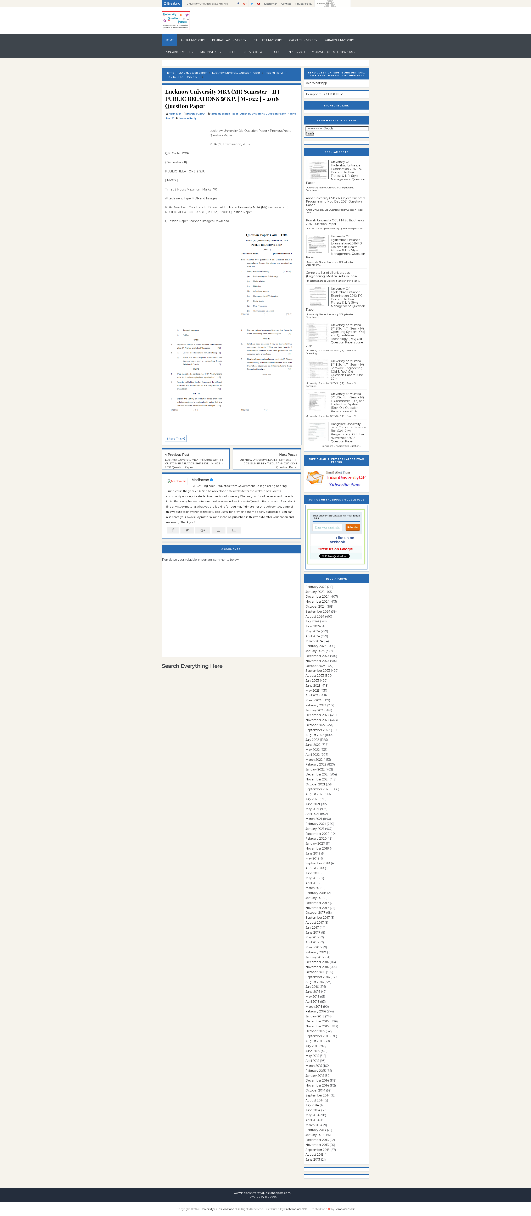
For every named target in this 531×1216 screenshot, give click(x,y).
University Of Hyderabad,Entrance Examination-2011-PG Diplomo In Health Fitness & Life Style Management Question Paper (335, 246)
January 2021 (315, 829)
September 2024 (318, 611)
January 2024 (315, 651)
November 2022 (317, 720)
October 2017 (315, 912)
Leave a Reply (187, 118)
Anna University (193, 40)
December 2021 (317, 774)
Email (356, 515)
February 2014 (316, 1130)
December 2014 (317, 1080)
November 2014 (317, 1085)
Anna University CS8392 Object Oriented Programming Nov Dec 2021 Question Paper (335, 201)
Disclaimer (270, 3)
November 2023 (317, 661)
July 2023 (312, 680)
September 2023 (318, 671)
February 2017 (316, 952)
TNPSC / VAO (296, 52)
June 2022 (313, 745)
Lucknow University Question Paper (263, 113)
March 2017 (314, 947)
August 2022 (315, 735)
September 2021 (318, 789)
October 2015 (315, 1031)
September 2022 (318, 730)
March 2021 (314, 819)
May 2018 (313, 878)
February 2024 (316, 646)
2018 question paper (224, 113)
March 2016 (314, 1006)
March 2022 (314, 760)
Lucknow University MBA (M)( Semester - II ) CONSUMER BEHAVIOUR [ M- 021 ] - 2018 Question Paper (268, 463)
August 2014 (315, 1100)
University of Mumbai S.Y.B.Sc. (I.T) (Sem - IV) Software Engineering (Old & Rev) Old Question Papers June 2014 (347, 369)
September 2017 (318, 917)
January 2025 (315, 592)
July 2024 (312, 621)
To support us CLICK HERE (325, 94)
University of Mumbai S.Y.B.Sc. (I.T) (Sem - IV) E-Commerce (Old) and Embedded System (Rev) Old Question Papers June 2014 (347, 402)
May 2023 (313, 690)
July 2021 (312, 799)
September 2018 (318, 863)
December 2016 (317, 962)
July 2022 (312, 740)
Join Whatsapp (316, 83)
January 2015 (315, 1076)
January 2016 (315, 1016)
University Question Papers (219, 1209)
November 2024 (317, 601)
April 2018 (313, 883)
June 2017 (313, 932)
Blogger (270, 1196)
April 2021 (312, 814)
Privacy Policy (303, 3)
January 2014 (315, 1135)
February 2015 (316, 1071)
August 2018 (315, 868)
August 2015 (314, 1041)
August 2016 (315, 982)
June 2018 (313, 873)
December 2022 (317, 715)
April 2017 (312, 942)
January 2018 (315, 898)
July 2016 (312, 987)
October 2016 (315, 972)
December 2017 (317, 903)
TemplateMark (345, 1209)
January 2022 (315, 769)
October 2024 (316, 606)
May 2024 (313, 631)
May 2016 (312, 997)
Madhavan (200, 480)
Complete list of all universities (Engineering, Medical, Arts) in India (331, 274)
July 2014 (312, 1105)
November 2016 (317, 967)
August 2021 (315, 794)
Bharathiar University (229, 40)
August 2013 (315, 1154)
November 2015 (317, 1026)
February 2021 (316, 824)
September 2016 (318, 977)
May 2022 (313, 750)
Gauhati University (267, 40)
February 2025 (316, 587)
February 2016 (316, 1011)
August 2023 (315, 676)
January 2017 (315, 957)
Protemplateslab (295, 1209)
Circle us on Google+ (336, 549)
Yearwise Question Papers (332, 52)
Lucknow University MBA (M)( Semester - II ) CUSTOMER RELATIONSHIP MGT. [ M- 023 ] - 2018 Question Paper (194, 463)
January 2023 (315, 710)
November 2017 (317, 908)
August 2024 (315, 616)
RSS (316, 518)
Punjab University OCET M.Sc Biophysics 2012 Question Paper (335, 222)
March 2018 (314, 888)
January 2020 (315, 843)
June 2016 (313, 992)
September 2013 (318, 1150)
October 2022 (315, 725)
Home (169, 40)
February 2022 (316, 764)
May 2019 (312, 858)
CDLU (232, 52)
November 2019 (317, 848)
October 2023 (315, 666)
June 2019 (313, 853)
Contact (286, 3)
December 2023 (317, 656)
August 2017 (315, 922)
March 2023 (314, 700)
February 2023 (316, 705)
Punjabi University (179, 52)
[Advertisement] (186, 137)
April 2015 (312, 1061)
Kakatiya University (339, 40)
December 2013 (317, 1140)
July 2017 (312, 927)
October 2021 (315, 784)
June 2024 (313, 626)
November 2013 (317, 1145)
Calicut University (303, 40)
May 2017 (312, 937)
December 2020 (318, 834)
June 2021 (313, 804)
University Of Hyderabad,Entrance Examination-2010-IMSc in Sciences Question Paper (208, 4)
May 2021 (312, 809)
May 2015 (312, 1056)
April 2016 (312, 1002)
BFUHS (275, 52)
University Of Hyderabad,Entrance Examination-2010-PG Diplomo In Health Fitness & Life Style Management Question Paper (335, 299)
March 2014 (314, 1125)
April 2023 (313, 695)
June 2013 (313, 1159)
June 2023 (313, 685)
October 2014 (315, 1090)
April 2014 (312, 1120)
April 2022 (313, 755)
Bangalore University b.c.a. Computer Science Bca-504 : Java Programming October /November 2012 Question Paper (348, 432)
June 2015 (313, 1051)
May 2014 (312, 1115)
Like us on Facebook (341, 540)
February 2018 (316, 893)
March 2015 (314, 1066)
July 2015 (312, 1046)
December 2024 (317, 596)
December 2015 (317, 1021)
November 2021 (317, 779)
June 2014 (313, 1110)
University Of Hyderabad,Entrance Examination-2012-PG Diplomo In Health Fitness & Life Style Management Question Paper (335, 172)
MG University (211, 52)
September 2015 (317, 1036)
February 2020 (316, 838)
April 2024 (313, 636)
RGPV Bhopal (253, 52)
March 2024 (314, 641)
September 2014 (318, 1095)
